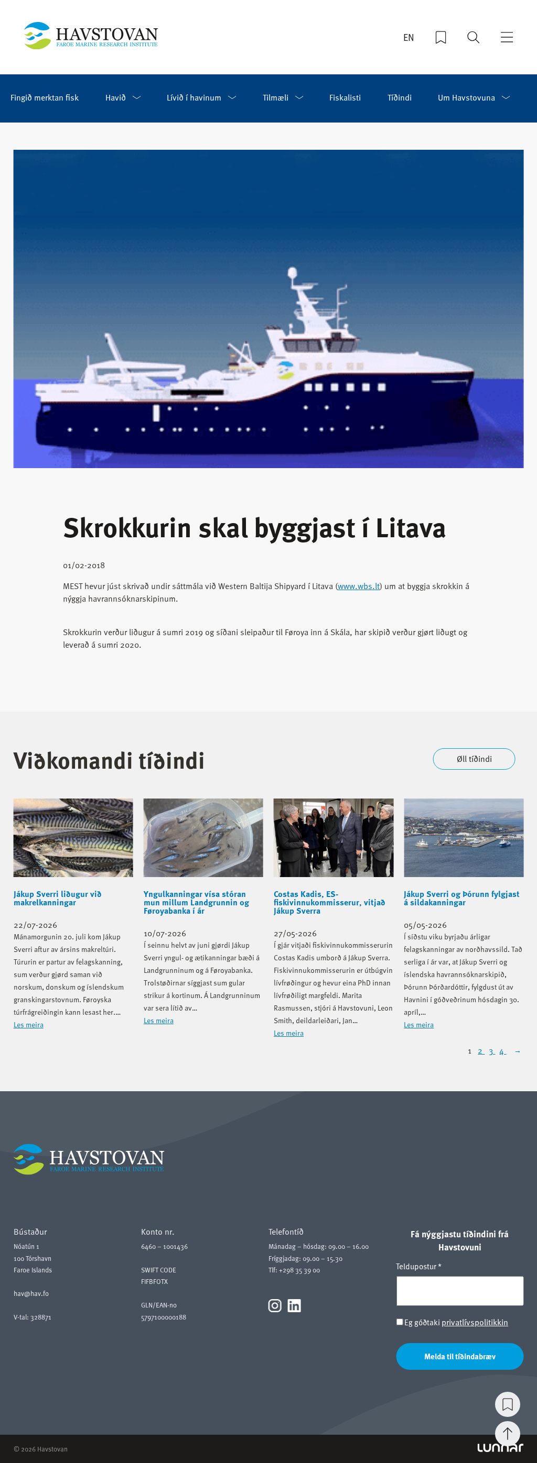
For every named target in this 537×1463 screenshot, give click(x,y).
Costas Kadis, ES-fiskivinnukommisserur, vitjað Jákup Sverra (329, 902)
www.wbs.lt (359, 586)
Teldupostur (419, 1266)
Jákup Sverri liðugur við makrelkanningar (58, 898)
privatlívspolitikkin (475, 1322)
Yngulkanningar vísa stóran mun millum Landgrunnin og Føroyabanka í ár (196, 902)
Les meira (29, 1024)
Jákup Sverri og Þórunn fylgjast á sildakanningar (462, 898)
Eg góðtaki (455, 1322)
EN (408, 37)
